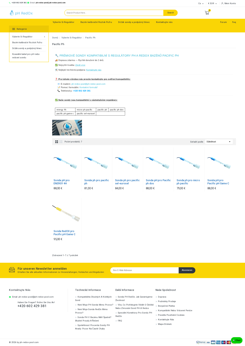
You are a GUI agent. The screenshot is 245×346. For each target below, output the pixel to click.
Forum (223, 22)
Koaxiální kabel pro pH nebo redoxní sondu (26, 56)
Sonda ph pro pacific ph (96, 182)
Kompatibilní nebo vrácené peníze (174, 310)
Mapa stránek (164, 324)
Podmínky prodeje (166, 301)
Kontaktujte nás (164, 22)
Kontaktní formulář (89, 87)
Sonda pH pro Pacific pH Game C (218, 182)
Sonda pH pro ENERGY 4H (62, 182)
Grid (56, 141)
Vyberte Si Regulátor (63, 22)
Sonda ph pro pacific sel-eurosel (127, 182)
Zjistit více (80, 65)
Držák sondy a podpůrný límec (134, 22)
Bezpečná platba (166, 305)
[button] (236, 340)
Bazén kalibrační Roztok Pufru (96, 22)
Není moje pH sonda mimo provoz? (95, 304)
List (61, 141)
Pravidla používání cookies (171, 315)
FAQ (119, 320)
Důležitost (219, 141)
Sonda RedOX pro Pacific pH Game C (64, 233)
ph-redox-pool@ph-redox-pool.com (51, 3)
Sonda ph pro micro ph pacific (188, 182)
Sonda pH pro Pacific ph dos (158, 182)
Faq (234, 22)
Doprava (161, 296)
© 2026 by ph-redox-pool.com (24, 342)
